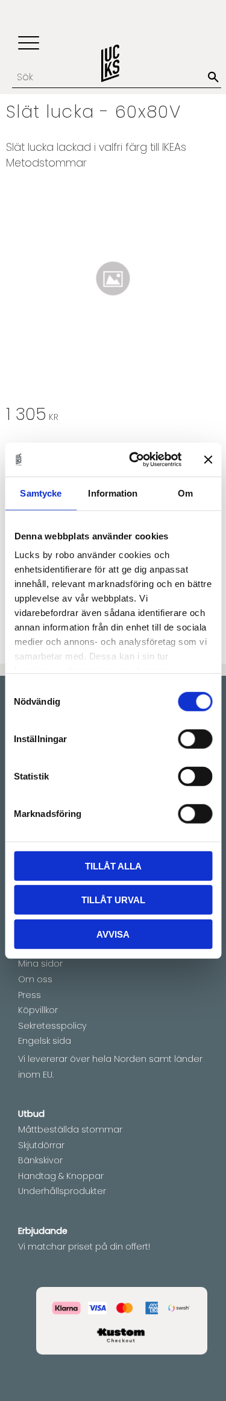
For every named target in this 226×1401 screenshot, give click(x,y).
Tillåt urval (113, 900)
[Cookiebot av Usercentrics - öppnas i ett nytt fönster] (134, 460)
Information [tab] (112, 493)
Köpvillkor (38, 1010)
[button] (28, 43)
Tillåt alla (113, 865)
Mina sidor (40, 964)
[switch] (195, 738)
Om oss (35, 979)
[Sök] (213, 77)
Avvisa (113, 934)
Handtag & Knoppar (61, 1176)
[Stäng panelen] (208, 460)
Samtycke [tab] (40, 493)
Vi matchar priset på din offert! (84, 1247)
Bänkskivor (40, 1160)
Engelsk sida (44, 1041)
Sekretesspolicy (52, 1026)
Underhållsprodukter (62, 1191)
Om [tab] (185, 493)
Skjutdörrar (41, 1145)
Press (29, 995)
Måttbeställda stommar (70, 1129)
